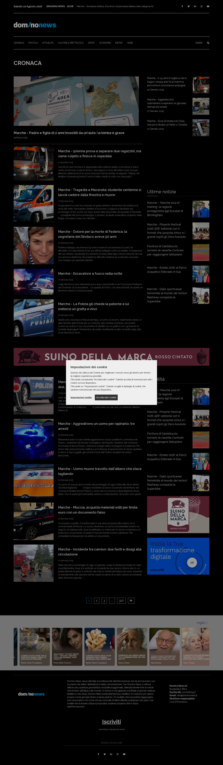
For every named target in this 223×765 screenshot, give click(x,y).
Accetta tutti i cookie (106, 397)
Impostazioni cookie (81, 397)
